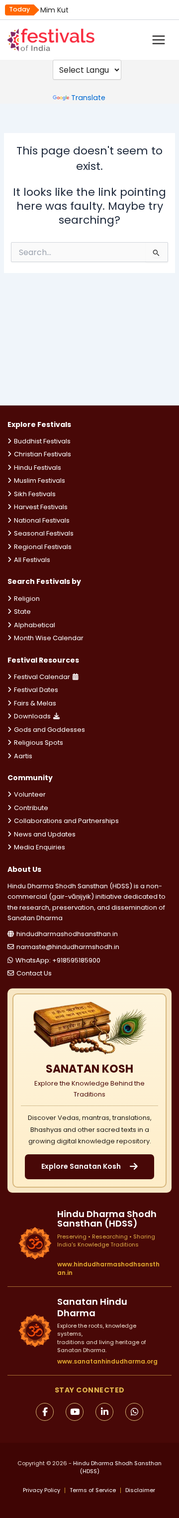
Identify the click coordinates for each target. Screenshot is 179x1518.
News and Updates (45, 834)
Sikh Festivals (35, 494)
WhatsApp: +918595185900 (57, 960)
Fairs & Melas (35, 703)
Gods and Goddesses (49, 729)
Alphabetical (34, 625)
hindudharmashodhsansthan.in (67, 934)
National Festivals (42, 520)
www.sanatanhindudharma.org (107, 1361)
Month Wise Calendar (49, 638)
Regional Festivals (43, 547)
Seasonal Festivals (44, 533)
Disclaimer (140, 1490)
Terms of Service (93, 1490)
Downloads (32, 716)
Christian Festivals (42, 454)
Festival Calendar (42, 677)
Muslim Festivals (39, 480)
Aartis (23, 756)
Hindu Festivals (37, 467)
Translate (88, 98)
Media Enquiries (39, 847)
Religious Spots (38, 742)
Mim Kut (54, 10)
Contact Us (34, 973)
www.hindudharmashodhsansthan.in (108, 1268)
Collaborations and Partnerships (66, 821)
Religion (27, 598)
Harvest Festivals (41, 507)
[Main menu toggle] (159, 40)
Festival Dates (36, 689)
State (22, 611)
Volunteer (30, 794)
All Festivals (32, 559)
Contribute (31, 808)
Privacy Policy (41, 1490)
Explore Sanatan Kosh (81, 1166)
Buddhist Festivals (42, 441)
